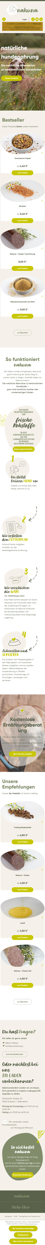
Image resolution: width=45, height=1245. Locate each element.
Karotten (22, 206)
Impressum (8, 1216)
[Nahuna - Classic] (22, 860)
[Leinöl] (22, 908)
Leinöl (22, 923)
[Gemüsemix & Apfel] (22, 143)
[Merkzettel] (37, 19)
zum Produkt (22, 316)
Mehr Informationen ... (31, 1224)
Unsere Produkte (11, 78)
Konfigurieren (23, 1235)
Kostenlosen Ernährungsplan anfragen (23, 1175)
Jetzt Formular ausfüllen (22, 754)
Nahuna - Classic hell (22, 971)
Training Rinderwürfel (22, 827)
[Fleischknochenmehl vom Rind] (22, 286)
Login (24, 19)
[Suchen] (33, 19)
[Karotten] (22, 191)
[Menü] (4, 19)
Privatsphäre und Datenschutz (29, 1216)
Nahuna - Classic (22, 875)
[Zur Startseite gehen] (22, 9)
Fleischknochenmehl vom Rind (22, 302)
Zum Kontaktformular (14, 1054)
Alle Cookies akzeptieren (23, 1241)
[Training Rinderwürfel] (22, 812)
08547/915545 (11, 1043)
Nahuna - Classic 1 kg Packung (22, 254)
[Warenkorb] (41, 19)
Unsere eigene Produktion (24, 449)
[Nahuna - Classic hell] (22, 956)
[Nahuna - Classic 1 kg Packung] (22, 239)
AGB (15, 1216)
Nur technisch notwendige (23, 1228)
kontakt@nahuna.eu (14, 1046)
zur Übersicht (22, 333)
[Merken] (42, 296)
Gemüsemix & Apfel (22, 158)
